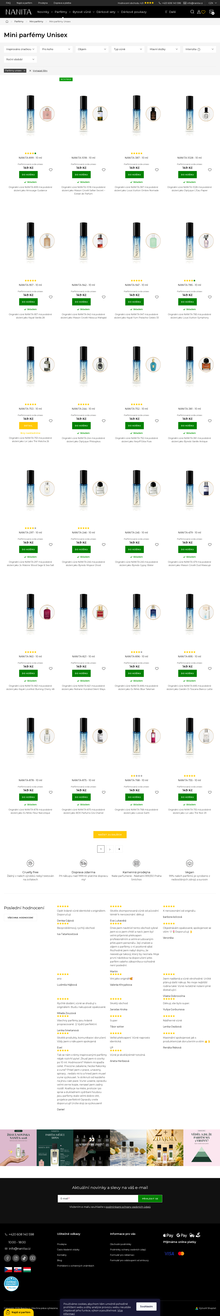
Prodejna (43, 3)
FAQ (8, 3)
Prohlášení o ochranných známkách (75, 1265)
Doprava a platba (62, 3)
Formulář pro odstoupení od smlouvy (129, 1260)
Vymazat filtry (40, 70)
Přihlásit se (150, 1198)
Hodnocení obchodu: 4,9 (131, 3)
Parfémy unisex (13, 70)
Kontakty (62, 1255)
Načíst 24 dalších (110, 834)
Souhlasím (146, 1306)
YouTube (32, 1258)
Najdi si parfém (24, 3)
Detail (28, 425)
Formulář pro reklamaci (122, 1255)
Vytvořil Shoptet (207, 1308)
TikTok (24, 1258)
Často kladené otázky (68, 1249)
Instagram (15, 1258)
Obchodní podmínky (120, 1244)
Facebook (7, 1258)
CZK (211, 3)
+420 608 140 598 (171, 3)
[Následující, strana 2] (110, 849)
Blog (59, 1260)
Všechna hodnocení (20, 917)
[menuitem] (45, 12)
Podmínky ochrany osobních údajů (128, 1249)
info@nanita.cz (195, 3)
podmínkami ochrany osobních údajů (128, 1207)
